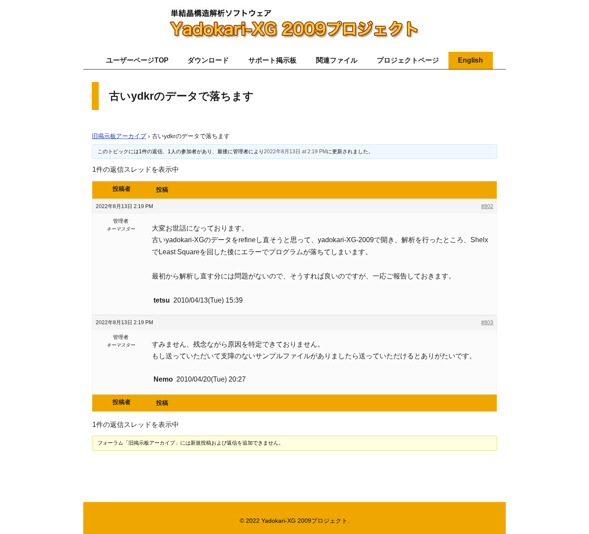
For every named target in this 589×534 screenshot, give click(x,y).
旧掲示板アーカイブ (119, 136)
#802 (487, 206)
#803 (487, 322)
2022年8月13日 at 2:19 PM (295, 152)
